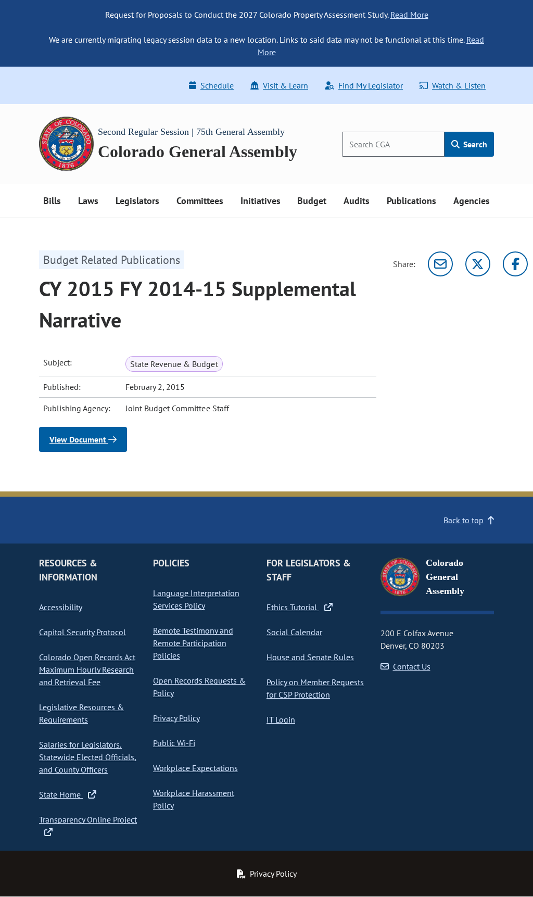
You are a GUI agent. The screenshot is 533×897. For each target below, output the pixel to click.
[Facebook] (515, 263)
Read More (409, 14)
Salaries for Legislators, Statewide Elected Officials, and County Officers (87, 757)
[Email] (440, 263)
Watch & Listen (459, 85)
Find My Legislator (370, 85)
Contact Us (411, 666)
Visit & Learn (285, 85)
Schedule (217, 85)
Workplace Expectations (195, 768)
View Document (78, 439)
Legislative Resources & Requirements (81, 713)
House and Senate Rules (310, 657)
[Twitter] (477, 263)
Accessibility (60, 607)
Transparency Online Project (88, 819)
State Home (61, 794)
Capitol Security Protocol (82, 632)
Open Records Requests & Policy (199, 686)
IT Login (280, 719)
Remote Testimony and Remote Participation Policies (193, 643)
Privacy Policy (176, 718)
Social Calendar (294, 632)
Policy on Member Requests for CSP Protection (315, 688)
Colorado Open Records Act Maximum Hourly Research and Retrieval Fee (87, 669)
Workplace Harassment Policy (193, 799)
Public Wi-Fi (174, 743)
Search (474, 144)
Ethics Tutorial (292, 607)
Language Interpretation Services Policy (196, 599)
